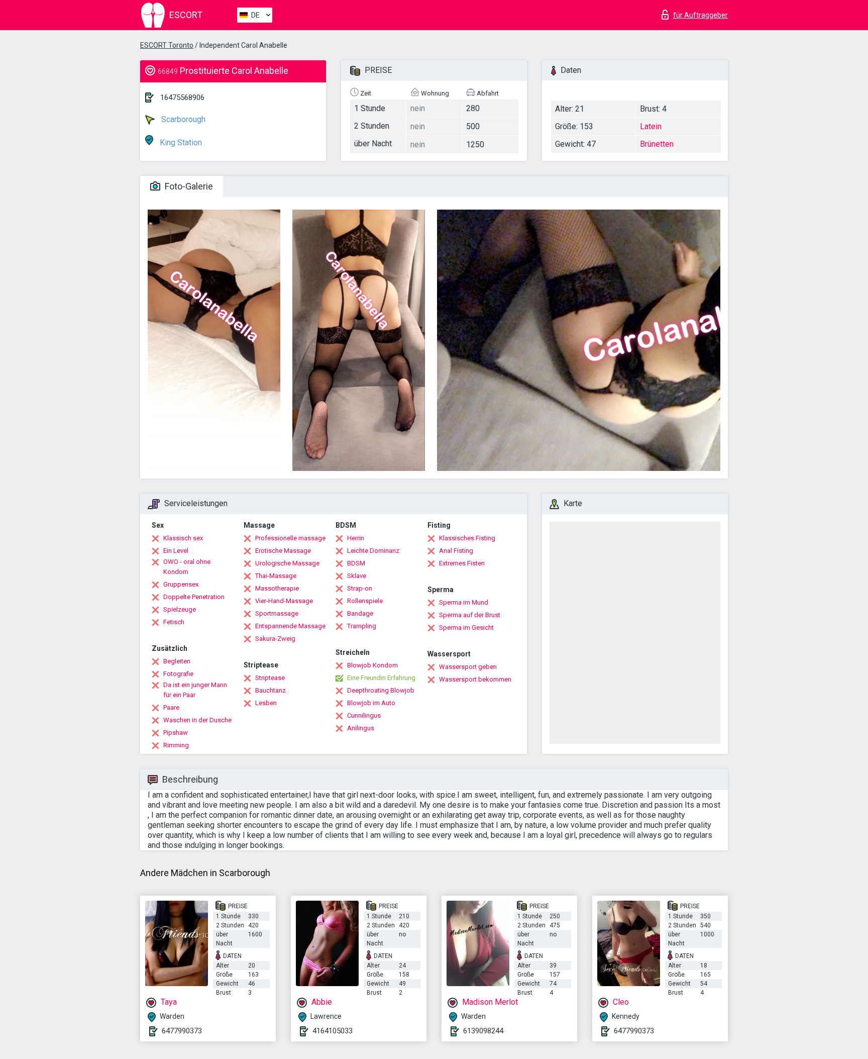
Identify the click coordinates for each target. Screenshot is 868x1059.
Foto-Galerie (188, 186)
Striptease (270, 678)
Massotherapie (277, 588)
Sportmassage (276, 613)
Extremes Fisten (462, 563)
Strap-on (359, 588)
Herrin (355, 538)
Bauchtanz (270, 690)
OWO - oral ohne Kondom (186, 566)
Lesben (266, 703)
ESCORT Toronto (166, 45)
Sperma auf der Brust (469, 615)
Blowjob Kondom (372, 665)
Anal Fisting (456, 550)
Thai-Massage (275, 576)
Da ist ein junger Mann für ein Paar (195, 690)
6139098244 (483, 1030)
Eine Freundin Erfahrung (381, 678)
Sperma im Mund (463, 602)
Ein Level (175, 550)
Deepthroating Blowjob (380, 690)
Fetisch (173, 622)
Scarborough (182, 119)
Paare (171, 707)
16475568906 (182, 97)
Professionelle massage (290, 538)
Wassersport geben (468, 666)
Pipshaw (175, 732)
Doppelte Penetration (194, 597)
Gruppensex (180, 584)
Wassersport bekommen (475, 679)
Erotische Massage (283, 550)
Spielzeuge (179, 609)
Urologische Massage (287, 563)
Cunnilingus (364, 715)
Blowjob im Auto (371, 703)
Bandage (360, 613)
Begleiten (176, 661)
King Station (180, 142)
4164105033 (332, 1030)
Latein (651, 126)
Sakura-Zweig (275, 638)
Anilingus (360, 728)
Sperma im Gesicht (466, 627)
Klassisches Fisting (467, 538)
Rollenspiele (365, 601)
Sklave (356, 576)
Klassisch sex (183, 538)
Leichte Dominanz (373, 550)
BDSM (356, 563)
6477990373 (182, 1030)
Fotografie (178, 674)
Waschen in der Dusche (197, 720)
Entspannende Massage (290, 626)
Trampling (361, 626)
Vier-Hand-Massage (284, 601)
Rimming (176, 745)
